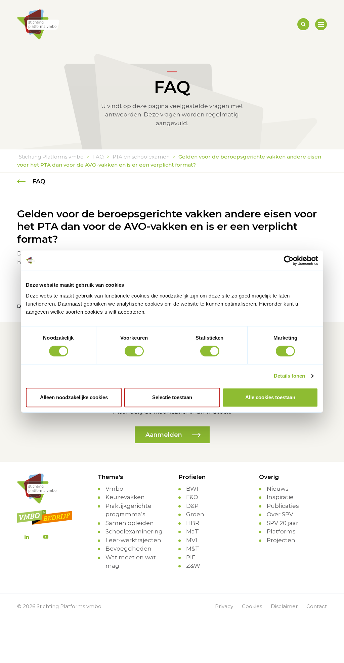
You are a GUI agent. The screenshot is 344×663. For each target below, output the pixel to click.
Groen (195, 514)
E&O (192, 497)
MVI (191, 540)
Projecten (281, 540)
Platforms (281, 531)
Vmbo (114, 488)
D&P (192, 505)
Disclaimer (284, 606)
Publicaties (283, 505)
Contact (316, 606)
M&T (192, 548)
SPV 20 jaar (282, 523)
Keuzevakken (125, 497)
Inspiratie (280, 497)
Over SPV (280, 514)
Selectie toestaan (172, 397)
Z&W (193, 565)
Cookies (252, 606)
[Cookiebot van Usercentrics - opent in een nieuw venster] (288, 260)
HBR (192, 523)
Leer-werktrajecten (133, 540)
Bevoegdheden (128, 548)
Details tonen (289, 376)
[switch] (134, 351)
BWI (192, 488)
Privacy (224, 606)
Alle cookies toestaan (270, 397)
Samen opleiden (129, 523)
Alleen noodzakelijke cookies (74, 397)
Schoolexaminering (134, 531)
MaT (192, 531)
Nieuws (278, 488)
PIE (191, 557)
